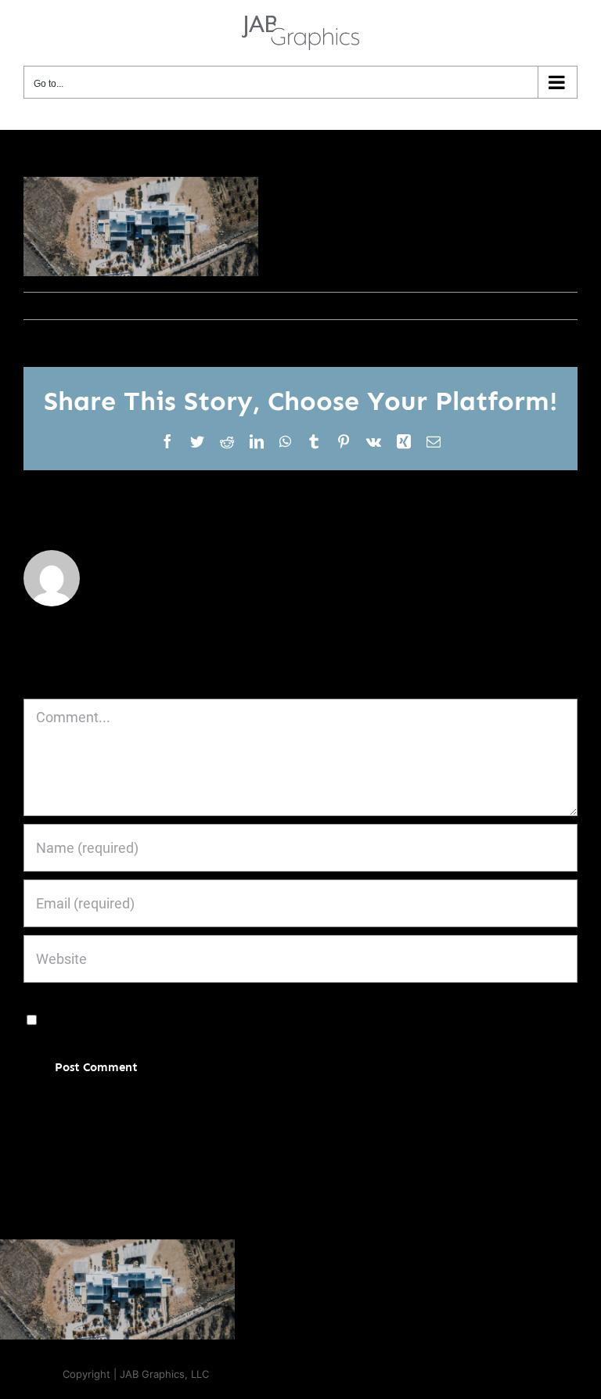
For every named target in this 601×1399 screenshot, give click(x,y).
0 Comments (194, 305)
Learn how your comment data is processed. (409, 1114)
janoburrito (60, 305)
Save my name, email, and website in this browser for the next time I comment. (284, 1019)
